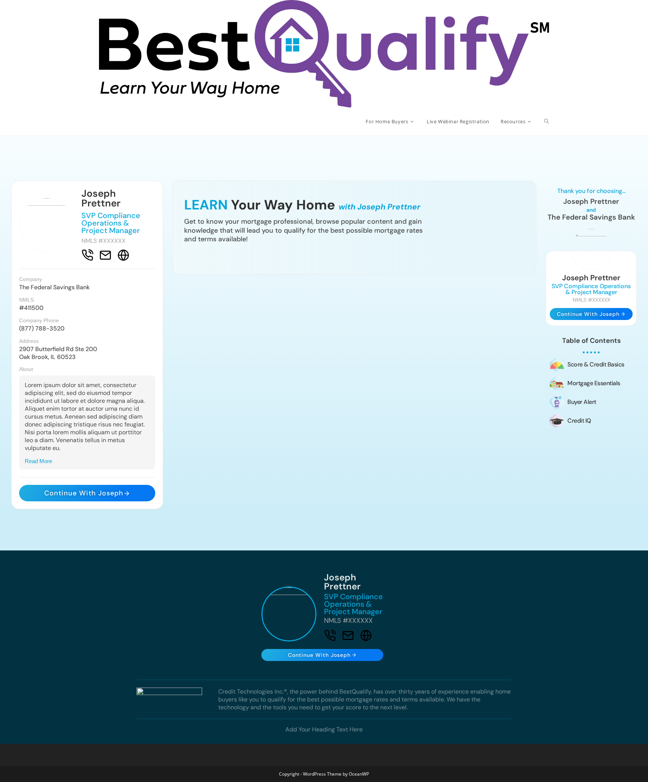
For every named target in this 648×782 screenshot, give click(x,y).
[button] (87, 461)
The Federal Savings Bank (54, 287)
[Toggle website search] (546, 121)
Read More (38, 461)
